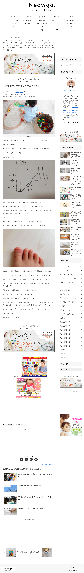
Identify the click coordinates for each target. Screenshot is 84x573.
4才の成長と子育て (71, 338)
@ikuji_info (19, 92)
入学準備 (71, 350)
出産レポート (71, 318)
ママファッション (71, 286)
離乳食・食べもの (71, 310)
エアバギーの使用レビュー (71, 314)
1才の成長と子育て (71, 326)
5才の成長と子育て (71, 342)
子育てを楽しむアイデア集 (71, 298)
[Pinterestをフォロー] (71, 123)
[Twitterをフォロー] (64, 123)
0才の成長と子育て (71, 322)
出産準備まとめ (71, 294)
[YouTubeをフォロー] (69, 123)
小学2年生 (71, 354)
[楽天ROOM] (73, 123)
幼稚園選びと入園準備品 (71, 302)
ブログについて (71, 266)
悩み (23, 424)
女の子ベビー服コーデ (71, 282)
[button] (80, 65)
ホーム (67, 568)
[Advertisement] (29, 410)
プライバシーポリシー (76, 568)
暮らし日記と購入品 (71, 290)
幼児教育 (71, 306)
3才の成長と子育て (71, 334)
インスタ (70, 117)
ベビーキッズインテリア (71, 270)
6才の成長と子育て (71, 346)
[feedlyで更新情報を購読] (76, 123)
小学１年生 (71, 358)
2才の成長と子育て (9, 424)
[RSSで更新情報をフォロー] (78, 123)
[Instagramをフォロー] (66, 123)
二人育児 (18, 424)
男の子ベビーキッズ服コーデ (72, 278)
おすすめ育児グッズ (71, 274)
